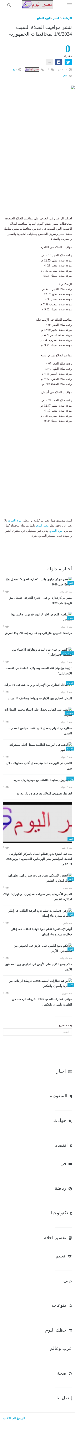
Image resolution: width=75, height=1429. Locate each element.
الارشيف (66, 18)
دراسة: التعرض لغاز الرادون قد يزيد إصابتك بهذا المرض (38, 633)
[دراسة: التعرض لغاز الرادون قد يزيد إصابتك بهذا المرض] (37, 617)
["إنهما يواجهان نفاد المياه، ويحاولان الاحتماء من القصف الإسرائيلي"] (37, 652)
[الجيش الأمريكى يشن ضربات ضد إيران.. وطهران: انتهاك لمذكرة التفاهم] (37, 878)
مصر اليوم (42, 525)
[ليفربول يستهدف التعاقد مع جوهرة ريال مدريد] (37, 780)
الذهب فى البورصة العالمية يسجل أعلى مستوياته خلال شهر (39, 766)
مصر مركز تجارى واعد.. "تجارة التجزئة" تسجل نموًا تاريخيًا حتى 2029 (40, 600)
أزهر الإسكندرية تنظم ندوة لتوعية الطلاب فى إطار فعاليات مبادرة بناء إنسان (42, 931)
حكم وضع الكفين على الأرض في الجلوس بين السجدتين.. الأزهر (37, 967)
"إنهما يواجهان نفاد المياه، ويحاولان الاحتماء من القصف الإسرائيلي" (39, 670)
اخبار (56, 18)
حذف (65, 75)
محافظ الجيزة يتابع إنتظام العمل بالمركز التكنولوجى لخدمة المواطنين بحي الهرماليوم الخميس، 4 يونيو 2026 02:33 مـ (39, 859)
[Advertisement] (37, 178)
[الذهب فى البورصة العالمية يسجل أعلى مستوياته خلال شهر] (37, 747)
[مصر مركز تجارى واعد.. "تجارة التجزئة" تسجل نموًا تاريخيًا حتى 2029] (37, 582)
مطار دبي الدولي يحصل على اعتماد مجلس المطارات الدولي (40, 731)
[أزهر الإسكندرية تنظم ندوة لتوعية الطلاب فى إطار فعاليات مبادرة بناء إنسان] (37, 913)
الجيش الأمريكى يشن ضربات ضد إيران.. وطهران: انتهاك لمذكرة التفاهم (37, 897)
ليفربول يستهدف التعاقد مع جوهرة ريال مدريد (44, 793)
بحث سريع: (65, 1025)
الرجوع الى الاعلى (14, 1418)
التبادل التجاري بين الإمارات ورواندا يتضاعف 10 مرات (40, 698)
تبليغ (15, 69)
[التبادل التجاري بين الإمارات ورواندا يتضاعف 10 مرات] (37, 684)
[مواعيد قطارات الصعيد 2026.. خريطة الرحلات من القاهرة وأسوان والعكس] (37, 983)
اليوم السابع (44, 18)
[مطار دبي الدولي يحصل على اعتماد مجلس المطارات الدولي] (37, 712)
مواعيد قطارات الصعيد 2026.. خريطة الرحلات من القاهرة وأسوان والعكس (42, 1002)
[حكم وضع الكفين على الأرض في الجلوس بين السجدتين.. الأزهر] (37, 948)
